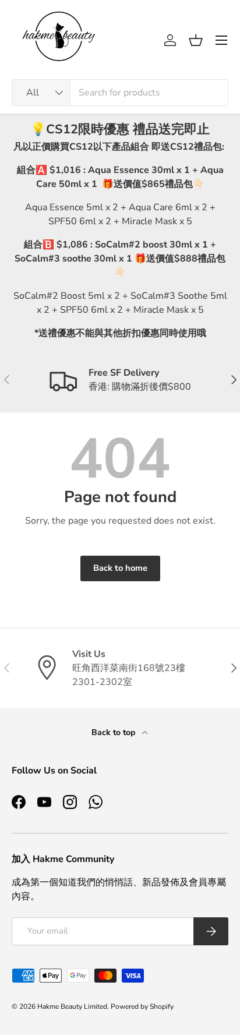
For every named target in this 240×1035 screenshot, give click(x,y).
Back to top (114, 732)
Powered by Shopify (142, 1006)
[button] (196, 40)
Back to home (120, 568)
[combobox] (120, 92)
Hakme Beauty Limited (72, 1006)
